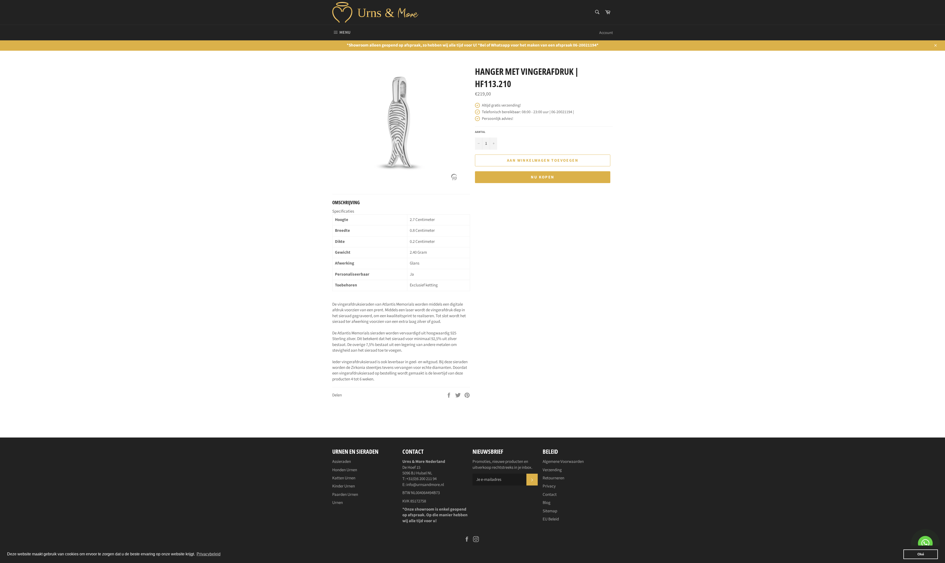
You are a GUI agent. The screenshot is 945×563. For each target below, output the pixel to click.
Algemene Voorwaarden (563, 462)
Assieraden (341, 462)
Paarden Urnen (345, 495)
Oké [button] (920, 554)
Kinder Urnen (343, 486)
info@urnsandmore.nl (425, 485)
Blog (547, 503)
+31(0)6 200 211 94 (421, 479)
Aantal (480, 132)
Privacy (549, 486)
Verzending (552, 470)
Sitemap (550, 511)
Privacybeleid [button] (208, 554)
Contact (550, 495)
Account (606, 32)
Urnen (337, 503)
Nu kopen (542, 177)
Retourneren (553, 478)
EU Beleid (551, 519)
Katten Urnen (343, 478)
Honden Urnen (344, 470)
